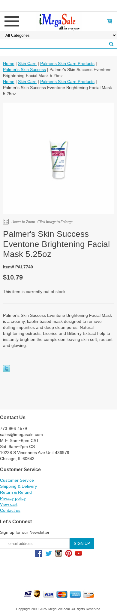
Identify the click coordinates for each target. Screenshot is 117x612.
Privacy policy (13, 498)
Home (8, 63)
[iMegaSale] (59, 20)
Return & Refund (16, 492)
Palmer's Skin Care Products (67, 63)
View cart (8, 504)
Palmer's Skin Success (24, 69)
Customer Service (17, 480)
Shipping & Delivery (18, 486)
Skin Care (27, 63)
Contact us (10, 510)
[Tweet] (6, 370)
